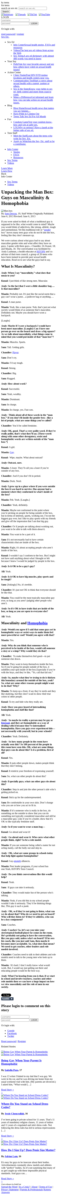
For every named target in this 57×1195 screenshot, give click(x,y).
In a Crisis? (24, 1187)
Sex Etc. (5, 37)
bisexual (5, 723)
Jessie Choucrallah (14, 1113)
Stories (16, 152)
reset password (8, 34)
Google (10, 1030)
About (34, 1187)
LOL (33, 129)
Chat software (6, 1184)
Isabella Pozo (11, 1070)
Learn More (7, 168)
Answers (5, 1192)
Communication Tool (32, 83)
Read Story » (7, 1089)
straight (17, 861)
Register (22, 1041)
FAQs (16, 154)
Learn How (6, 171)
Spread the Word (9, 1187)
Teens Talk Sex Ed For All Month (29, 116)
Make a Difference (33, 100)
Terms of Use (45, 1187)
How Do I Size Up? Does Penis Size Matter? (28, 1150)
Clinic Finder (31, 76)
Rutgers (47, 1189)
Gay (12, 452)
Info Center (12, 149)
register (20, 34)
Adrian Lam (11, 1156)
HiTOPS (41, 251)
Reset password (8, 1041)
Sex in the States (32, 92)
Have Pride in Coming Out (26, 113)
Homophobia (37, 623)
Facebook (12, 1033)
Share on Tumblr (7, 998)
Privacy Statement (10, 1189)
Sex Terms (33, 57)
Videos (10, 163)
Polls (33, 67)
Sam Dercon (11, 213)
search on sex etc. (9, 8)
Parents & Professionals (31, 1189)
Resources (18, 157)
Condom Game (32, 123)
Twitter (10, 1036)
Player (15, 352)
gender (47, 229)
